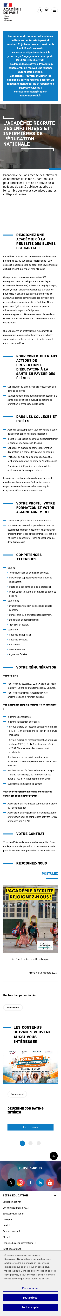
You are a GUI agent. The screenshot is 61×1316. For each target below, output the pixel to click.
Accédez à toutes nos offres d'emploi (21, 886)
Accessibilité (46, 10)
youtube (50, 1182)
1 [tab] (22, 1143)
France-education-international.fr (19, 1242)
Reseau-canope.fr (12, 1231)
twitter (11, 1182)
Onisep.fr (7, 1219)
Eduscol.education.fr (13, 1213)
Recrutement (13, 1007)
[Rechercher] (40, 10)
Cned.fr (6, 1225)
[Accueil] (12, 12)
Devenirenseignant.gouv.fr (16, 1207)
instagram (21, 1182)
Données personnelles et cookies (38, 1271)
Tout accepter (30, 1307)
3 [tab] (39, 1143)
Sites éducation (15, 1195)
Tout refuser (30, 1298)
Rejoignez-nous (31, 863)
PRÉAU (26, 820)
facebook (31, 1182)
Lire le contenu (30, 1127)
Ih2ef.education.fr (12, 1248)
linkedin (40, 1182)
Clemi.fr (7, 1237)
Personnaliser (30, 1288)
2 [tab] (30, 1143)
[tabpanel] (30, 1093)
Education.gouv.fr (12, 1201)
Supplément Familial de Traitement (24, 783)
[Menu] (54, 10)
